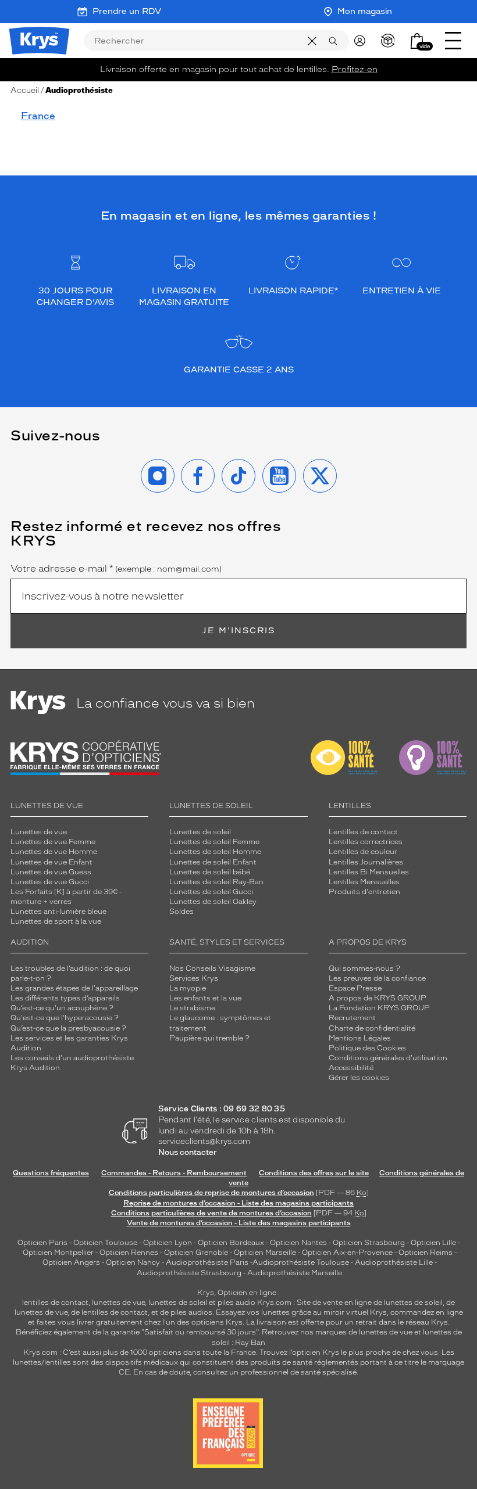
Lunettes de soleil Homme (215, 852)
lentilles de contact (55, 1302)
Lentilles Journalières (366, 862)
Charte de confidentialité (372, 1028)
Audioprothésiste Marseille (294, 1273)
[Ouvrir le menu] (453, 40)
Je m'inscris (238, 631)
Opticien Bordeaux (231, 1243)
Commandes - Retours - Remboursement (174, 1173)
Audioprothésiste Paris (207, 1262)
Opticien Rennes (128, 1252)
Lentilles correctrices (366, 842)
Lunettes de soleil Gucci (211, 892)
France (38, 115)
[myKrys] (362, 40)
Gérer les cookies (359, 1078)
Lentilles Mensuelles (364, 882)
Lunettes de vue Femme (52, 842)
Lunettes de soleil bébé (209, 872)
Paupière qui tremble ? (209, 1038)
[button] (417, 41)
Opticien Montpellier (58, 1252)
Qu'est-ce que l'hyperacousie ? (64, 1018)
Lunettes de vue (38, 832)
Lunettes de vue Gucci (49, 882)
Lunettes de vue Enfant (51, 862)
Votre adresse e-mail (116, 568)
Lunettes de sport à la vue (55, 921)
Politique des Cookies (367, 1048)
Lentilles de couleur (363, 852)
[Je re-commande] (390, 41)
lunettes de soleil (177, 1302)
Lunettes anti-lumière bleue (58, 911)
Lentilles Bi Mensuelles (369, 872)
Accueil (24, 90)
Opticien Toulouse (105, 1243)
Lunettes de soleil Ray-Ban (216, 882)
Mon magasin (364, 11)
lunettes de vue (118, 1302)
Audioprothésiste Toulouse (300, 1262)
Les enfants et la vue (205, 998)
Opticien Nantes (299, 1243)
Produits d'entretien (364, 892)
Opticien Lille (433, 1243)
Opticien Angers (71, 1262)
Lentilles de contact (363, 832)
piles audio (236, 1302)
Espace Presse (355, 988)
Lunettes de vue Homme (53, 852)
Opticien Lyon (167, 1243)
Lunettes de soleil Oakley (213, 902)
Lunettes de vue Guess (50, 872)
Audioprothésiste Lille (394, 1262)
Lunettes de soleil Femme (214, 842)
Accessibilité (351, 1068)
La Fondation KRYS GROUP (379, 1008)
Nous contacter (187, 1152)
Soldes (181, 911)
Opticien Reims (425, 1252)
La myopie (187, 988)
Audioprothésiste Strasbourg (189, 1273)
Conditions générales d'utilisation (388, 1058)
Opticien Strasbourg (369, 1243)
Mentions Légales (360, 1038)
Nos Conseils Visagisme (212, 968)
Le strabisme (192, 1008)
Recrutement (352, 1018)
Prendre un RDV (126, 11)
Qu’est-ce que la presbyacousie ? (68, 1028)
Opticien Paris (42, 1243)
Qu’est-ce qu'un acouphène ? (61, 1008)
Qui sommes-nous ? (364, 968)
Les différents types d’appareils (65, 998)
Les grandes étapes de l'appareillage (74, 988)
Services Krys (193, 978)
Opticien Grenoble (196, 1252)
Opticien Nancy (133, 1262)
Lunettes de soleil (200, 832)
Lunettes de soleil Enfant (213, 862)
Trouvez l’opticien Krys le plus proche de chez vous (348, 1352)
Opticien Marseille (265, 1252)
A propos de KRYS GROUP (377, 998)
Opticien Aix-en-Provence (347, 1252)
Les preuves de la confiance (377, 978)
